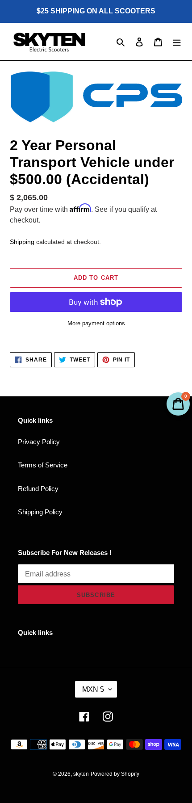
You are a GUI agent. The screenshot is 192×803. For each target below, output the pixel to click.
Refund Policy (38, 488)
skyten (81, 774)
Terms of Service (42, 465)
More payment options (96, 323)
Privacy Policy (39, 442)
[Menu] (176, 41)
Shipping (22, 241)
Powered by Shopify (115, 774)
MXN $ (93, 689)
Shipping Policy (40, 512)
